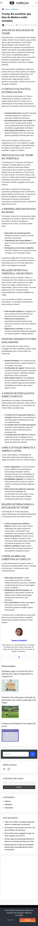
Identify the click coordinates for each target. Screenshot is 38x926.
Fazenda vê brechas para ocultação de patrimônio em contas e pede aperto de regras (19, 700)
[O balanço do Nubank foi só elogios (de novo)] (10, 735)
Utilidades (8, 805)
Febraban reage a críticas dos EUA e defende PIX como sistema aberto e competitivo (17, 674)
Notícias (15, 9)
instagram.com (8, 769)
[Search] (32, 754)
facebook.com (4, 769)
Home (7, 9)
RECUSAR (10, 920)
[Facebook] (19, 657)
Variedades (9, 808)
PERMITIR (28, 920)
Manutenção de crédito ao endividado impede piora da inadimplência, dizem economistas (19, 847)
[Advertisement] (19, 877)
